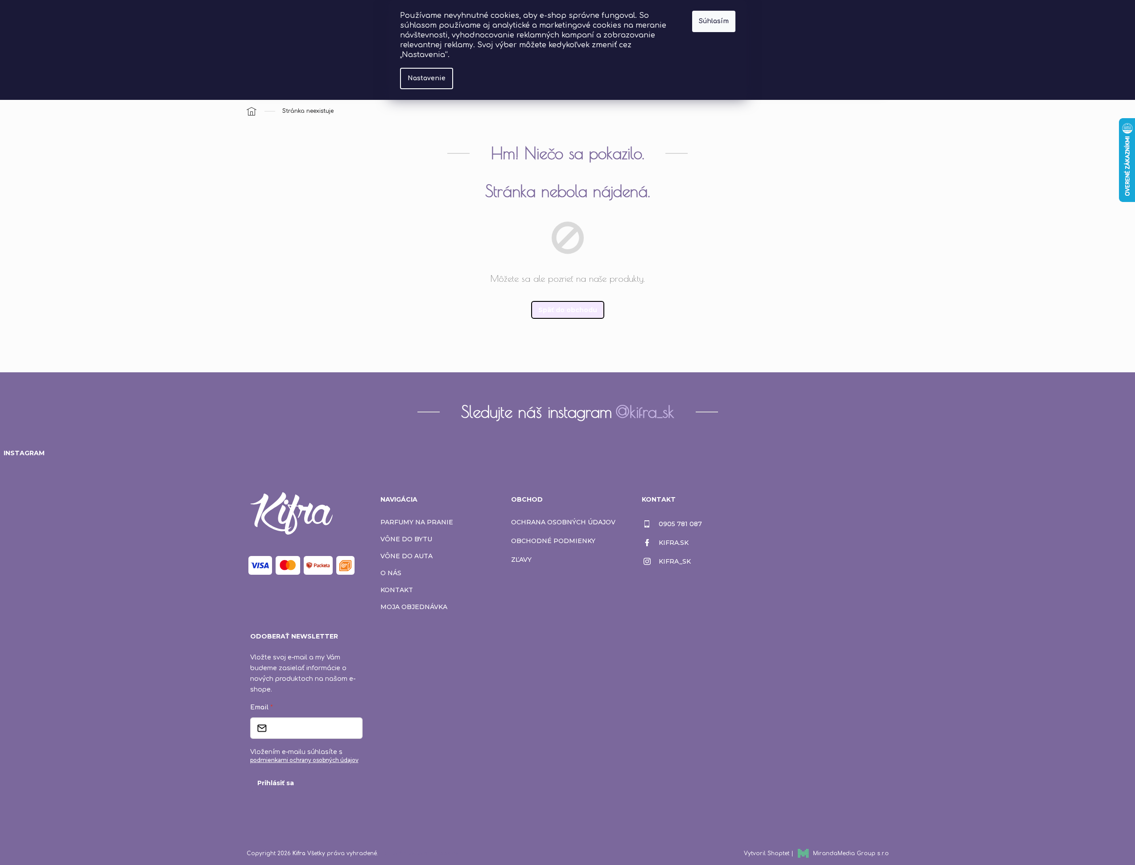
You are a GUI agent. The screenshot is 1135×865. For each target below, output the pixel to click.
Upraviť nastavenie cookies (419, 853)
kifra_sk (675, 561)
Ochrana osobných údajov (563, 522)
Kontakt (396, 590)
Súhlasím (714, 21)
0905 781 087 (680, 524)
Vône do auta (406, 556)
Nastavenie (427, 78)
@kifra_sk (644, 411)
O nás (390, 573)
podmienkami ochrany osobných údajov (304, 760)
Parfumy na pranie (416, 522)
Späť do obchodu (567, 310)
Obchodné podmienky (553, 541)
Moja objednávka (413, 607)
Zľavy (521, 560)
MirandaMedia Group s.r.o (851, 853)
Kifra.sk (674, 543)
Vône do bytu (406, 539)
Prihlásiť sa (275, 783)
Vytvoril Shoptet (766, 853)
